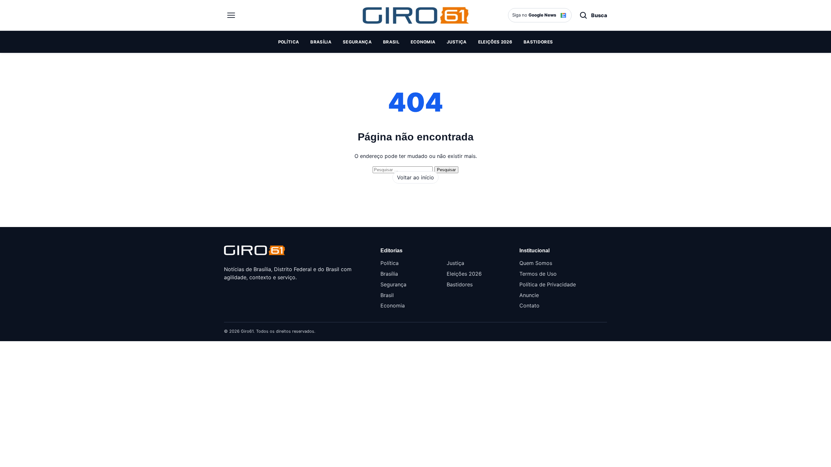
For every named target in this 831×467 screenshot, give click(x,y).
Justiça (456, 41)
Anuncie (529, 295)
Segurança (357, 41)
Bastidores (538, 41)
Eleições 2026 (495, 41)
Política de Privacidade (547, 284)
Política (288, 41)
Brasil (391, 41)
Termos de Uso (538, 273)
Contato (529, 305)
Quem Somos (535, 263)
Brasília (320, 41)
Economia (423, 41)
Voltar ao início (415, 177)
